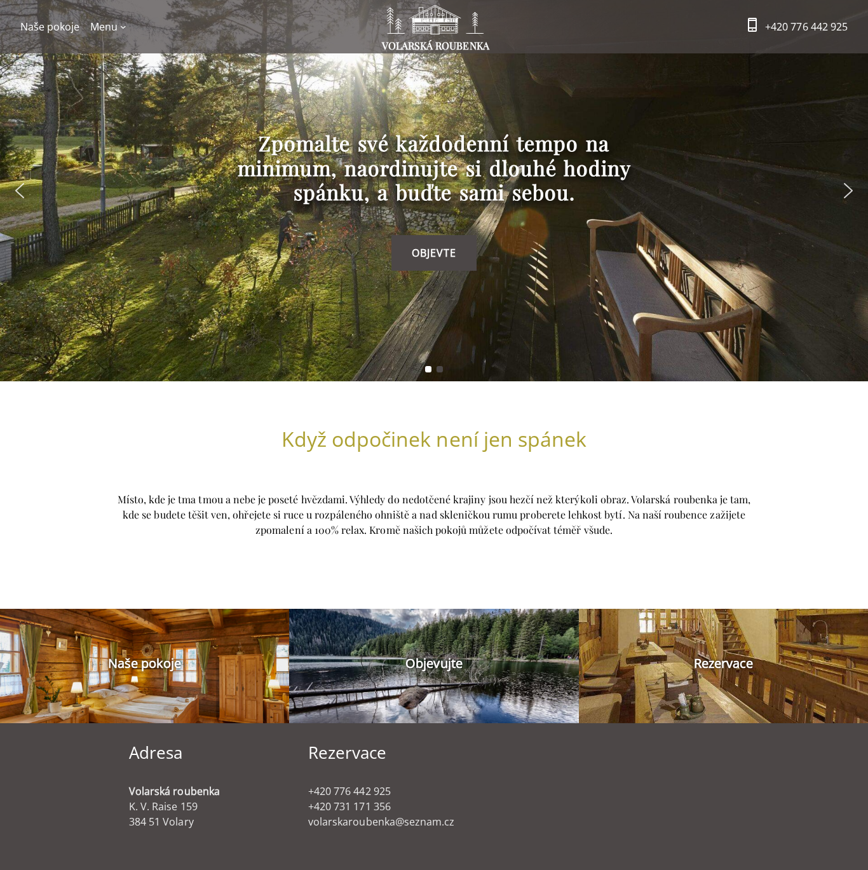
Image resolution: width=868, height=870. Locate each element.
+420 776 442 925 (806, 27)
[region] (434, 190)
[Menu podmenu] (123, 27)
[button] (20, 190)
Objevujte (433, 663)
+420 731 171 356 (349, 806)
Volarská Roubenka (435, 45)
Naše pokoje (145, 663)
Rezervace (723, 663)
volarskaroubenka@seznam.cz (381, 822)
